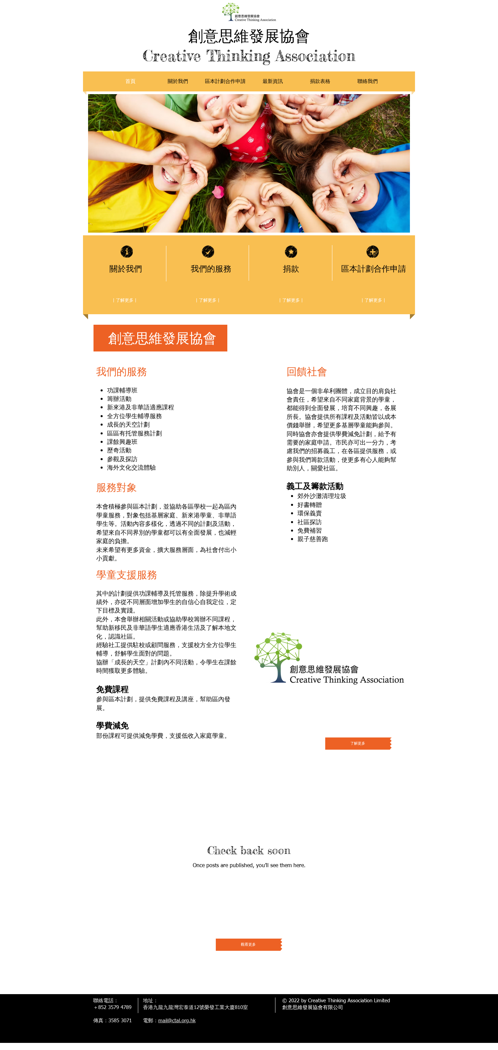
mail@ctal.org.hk (176, 1020)
